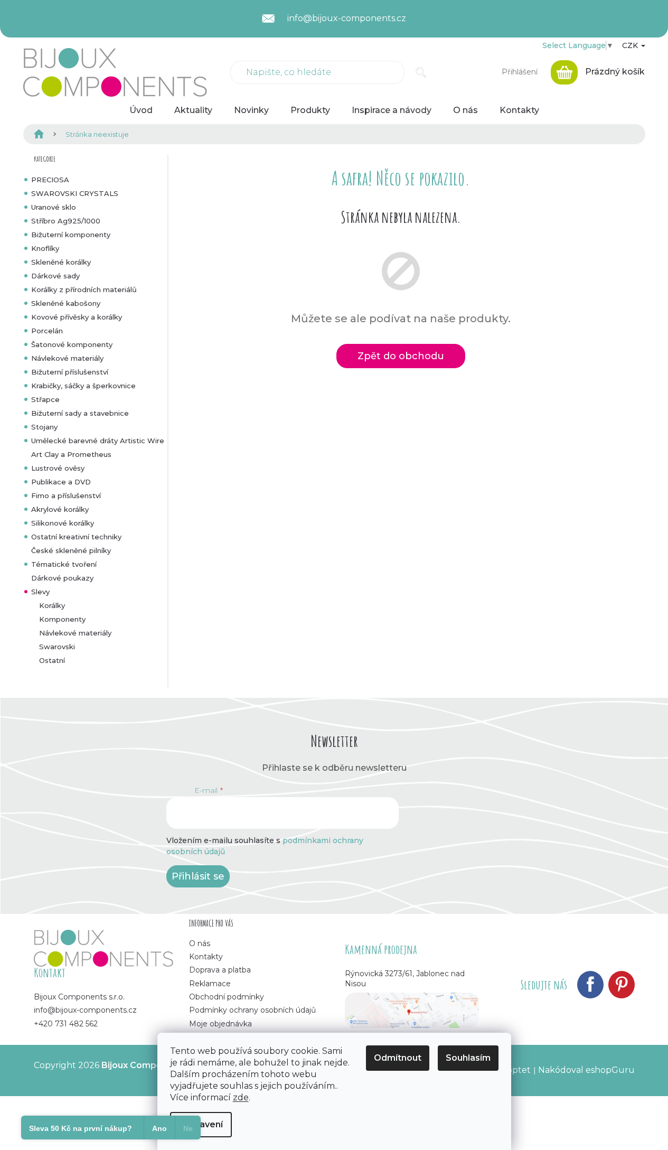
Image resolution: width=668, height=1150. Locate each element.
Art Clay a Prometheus (71, 454)
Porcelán (47, 330)
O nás (199, 943)
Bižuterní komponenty (70, 234)
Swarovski (57, 646)
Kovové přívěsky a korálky (76, 317)
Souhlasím (468, 1058)
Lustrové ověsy (57, 468)
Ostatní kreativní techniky (76, 536)
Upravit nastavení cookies (87, 1076)
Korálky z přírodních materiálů (84, 289)
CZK (631, 45)
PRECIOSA (50, 179)
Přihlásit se (198, 876)
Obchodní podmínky (226, 997)
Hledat (421, 72)
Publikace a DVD (61, 482)
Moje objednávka (220, 1024)
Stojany (44, 427)
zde (241, 1097)
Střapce (45, 399)
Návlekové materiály (67, 358)
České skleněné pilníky (71, 550)
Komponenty (62, 619)
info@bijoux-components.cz (85, 1010)
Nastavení (201, 1124)
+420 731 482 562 (66, 1024)
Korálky (52, 605)
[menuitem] (141, 110)
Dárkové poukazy (62, 578)
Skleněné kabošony (65, 303)
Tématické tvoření (64, 564)
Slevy (40, 591)
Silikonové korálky (62, 523)
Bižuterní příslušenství (69, 372)
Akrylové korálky (60, 509)
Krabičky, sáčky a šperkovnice (83, 385)
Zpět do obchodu (400, 356)
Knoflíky (45, 248)
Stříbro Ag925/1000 (65, 221)
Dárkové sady (55, 276)
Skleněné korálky (61, 262)
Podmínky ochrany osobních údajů (252, 1010)
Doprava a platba (220, 970)
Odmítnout (397, 1058)
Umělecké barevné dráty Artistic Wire (97, 440)
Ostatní (52, 660)
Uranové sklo (53, 207)
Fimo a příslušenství (66, 495)
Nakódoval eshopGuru (586, 1070)
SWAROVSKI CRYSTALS (74, 193)
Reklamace (210, 983)
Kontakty (206, 956)
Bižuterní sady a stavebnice (80, 413)
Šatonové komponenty (71, 344)
